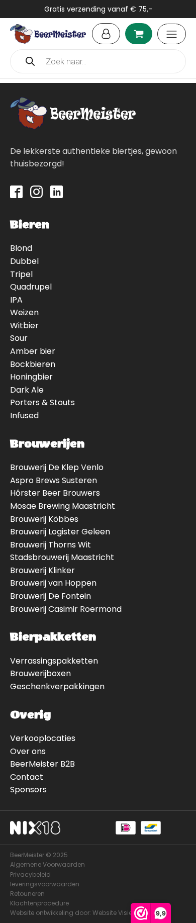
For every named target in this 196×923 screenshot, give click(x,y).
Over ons (28, 751)
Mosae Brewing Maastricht (62, 506)
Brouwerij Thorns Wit (50, 544)
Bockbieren (32, 364)
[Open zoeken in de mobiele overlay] (98, 61)
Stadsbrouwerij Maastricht (62, 557)
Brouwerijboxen (40, 673)
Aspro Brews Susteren (53, 480)
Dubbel (24, 261)
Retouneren (27, 893)
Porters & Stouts (42, 402)
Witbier (24, 325)
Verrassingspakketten (54, 661)
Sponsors (28, 789)
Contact (26, 777)
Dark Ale (27, 390)
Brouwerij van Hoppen (53, 583)
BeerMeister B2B (42, 764)
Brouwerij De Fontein (50, 596)
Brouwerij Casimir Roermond (66, 609)
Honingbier (31, 377)
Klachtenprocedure (39, 903)
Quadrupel (31, 287)
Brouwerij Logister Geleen (60, 531)
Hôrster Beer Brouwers (55, 493)
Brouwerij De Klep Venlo (57, 467)
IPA (16, 300)
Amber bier (32, 351)
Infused (24, 415)
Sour (19, 338)
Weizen (24, 312)
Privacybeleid (30, 874)
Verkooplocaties (42, 738)
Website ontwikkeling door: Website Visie (71, 912)
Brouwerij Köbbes (44, 519)
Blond (21, 248)
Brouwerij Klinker (42, 570)
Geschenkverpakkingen (57, 686)
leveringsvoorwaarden (44, 884)
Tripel (21, 274)
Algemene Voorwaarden (47, 864)
